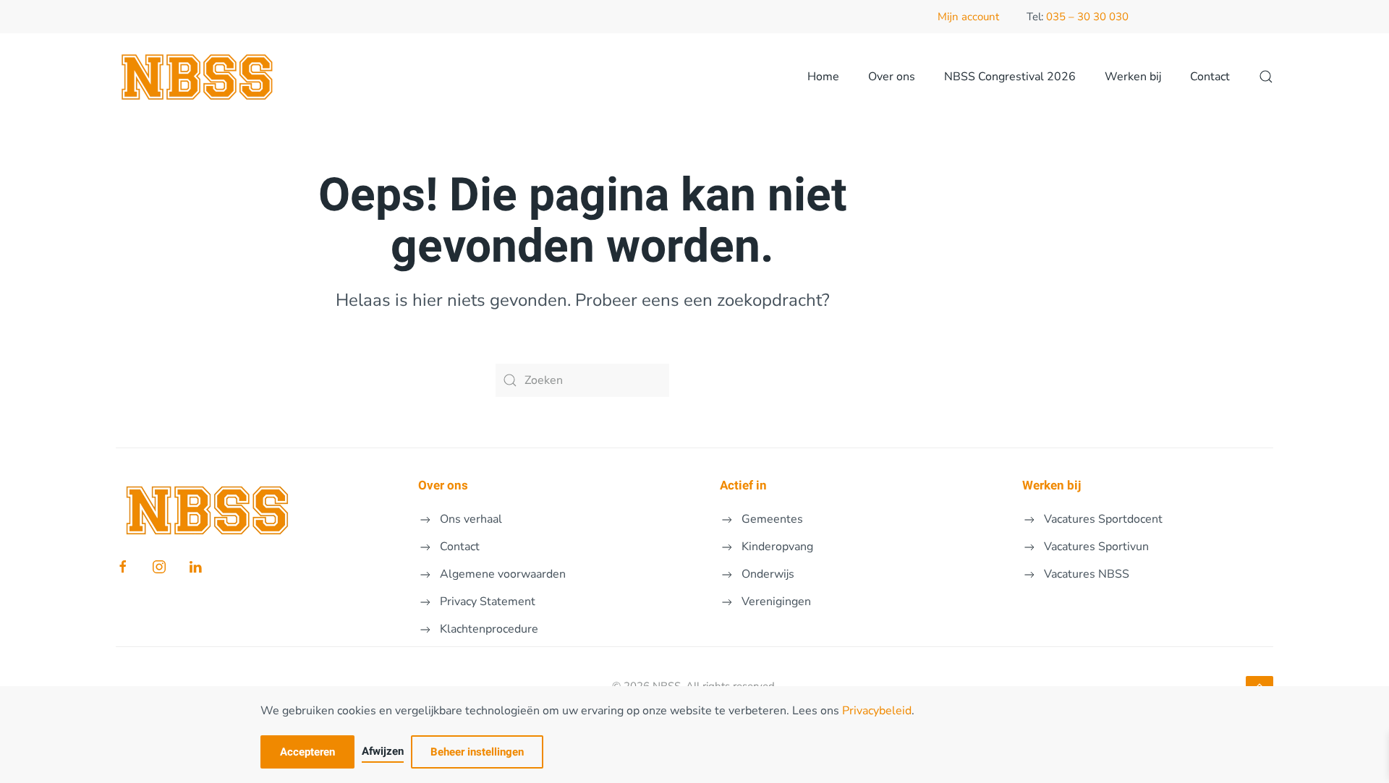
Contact (1210, 77)
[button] (1266, 77)
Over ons (443, 485)
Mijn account (968, 16)
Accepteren (307, 752)
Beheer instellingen (477, 752)
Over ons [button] (891, 77)
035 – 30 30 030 (1087, 16)
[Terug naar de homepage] (198, 77)
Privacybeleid (877, 711)
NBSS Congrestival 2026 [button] (1010, 77)
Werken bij (1133, 77)
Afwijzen (383, 751)
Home (823, 77)
